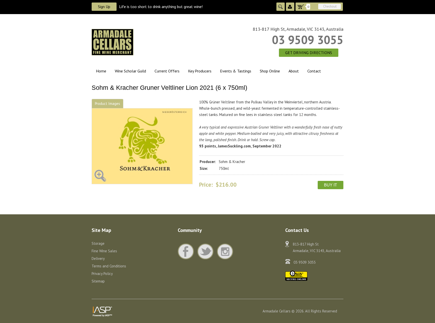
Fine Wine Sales (104, 251)
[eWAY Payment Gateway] (296, 275)
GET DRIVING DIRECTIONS (308, 52)
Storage (98, 243)
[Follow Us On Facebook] (187, 251)
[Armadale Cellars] (142, 42)
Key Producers (199, 70)
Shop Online (270, 70)
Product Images (107, 103)
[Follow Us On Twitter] (206, 251)
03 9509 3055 (307, 39)
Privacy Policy (102, 273)
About (293, 70)
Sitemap (98, 281)
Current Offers (167, 70)
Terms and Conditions (109, 266)
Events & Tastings (235, 70)
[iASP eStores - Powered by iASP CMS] (102, 310)
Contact (314, 70)
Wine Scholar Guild (130, 70)
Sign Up (104, 6)
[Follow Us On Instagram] (225, 251)
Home (101, 70)
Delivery (98, 258)
